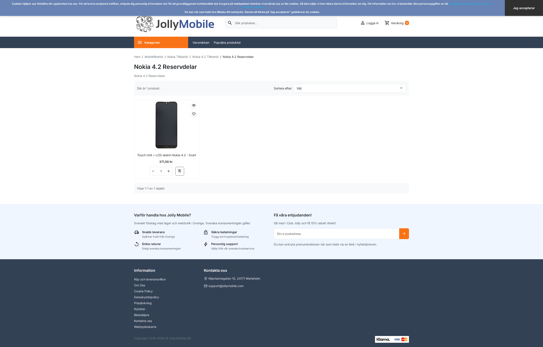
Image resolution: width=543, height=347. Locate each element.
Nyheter (139, 309)
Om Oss (139, 285)
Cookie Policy (143, 291)
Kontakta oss (143, 321)
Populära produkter (227, 42)
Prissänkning (143, 303)
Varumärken (201, 42)
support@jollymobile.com (226, 286)
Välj (299, 88)
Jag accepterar (524, 8)
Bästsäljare (141, 315)
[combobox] (281, 23)
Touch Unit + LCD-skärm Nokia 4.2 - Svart (166, 155)
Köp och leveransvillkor (150, 279)
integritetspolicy (459, 3)
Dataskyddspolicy (146, 297)
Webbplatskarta (145, 327)
